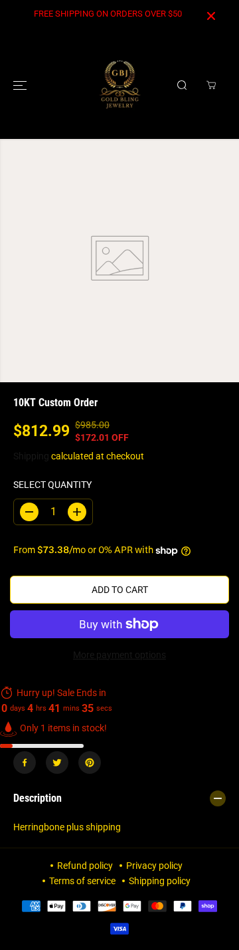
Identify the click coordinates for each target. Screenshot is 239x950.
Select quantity (52, 484)
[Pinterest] (89, 762)
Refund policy (85, 865)
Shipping (31, 456)
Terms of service (82, 881)
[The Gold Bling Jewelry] (119, 85)
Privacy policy (154, 865)
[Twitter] (57, 762)
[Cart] (211, 85)
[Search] (182, 85)
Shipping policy (160, 881)
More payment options (119, 655)
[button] (21, 85)
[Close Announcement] (211, 16)
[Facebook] (24, 762)
